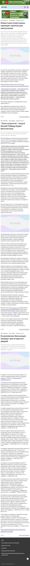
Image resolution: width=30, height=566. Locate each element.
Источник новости (24, 116)
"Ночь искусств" (5, 141)
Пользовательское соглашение (10, 543)
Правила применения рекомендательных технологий (12, 554)
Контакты (4, 548)
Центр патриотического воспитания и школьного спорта (15, 85)
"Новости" (3, 111)
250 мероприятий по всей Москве (10, 309)
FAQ (2, 540)
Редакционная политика (8, 550)
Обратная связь (5, 545)
